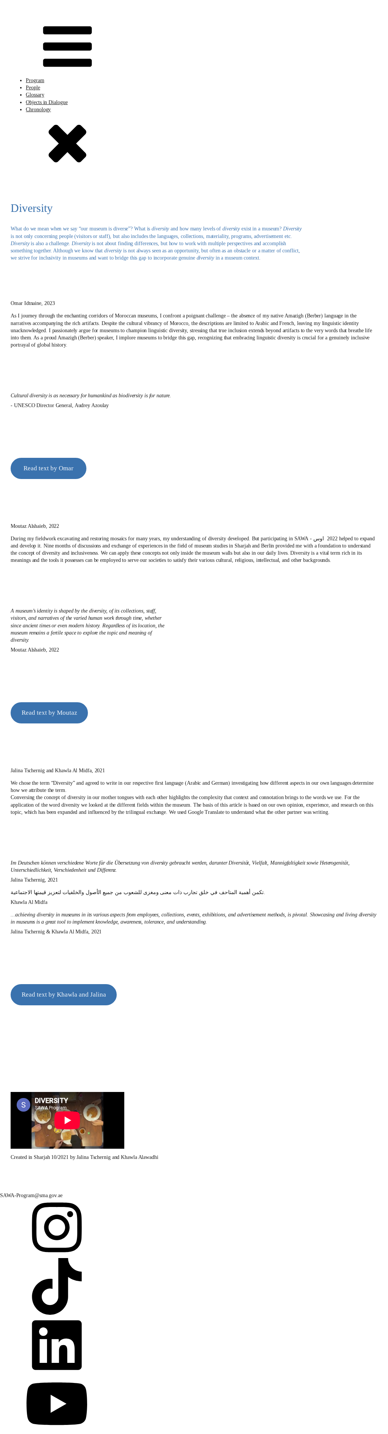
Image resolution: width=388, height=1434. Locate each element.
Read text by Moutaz (49, 712)
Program (35, 80)
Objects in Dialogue (46, 102)
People (33, 87)
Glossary (35, 95)
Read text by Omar (48, 468)
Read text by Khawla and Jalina (64, 994)
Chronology (38, 109)
